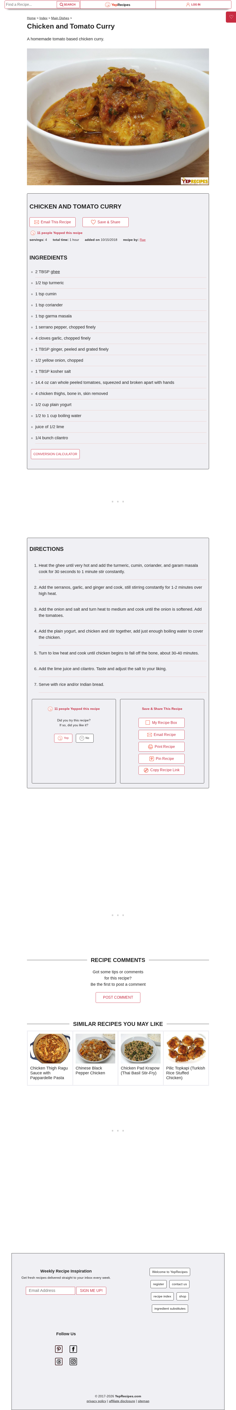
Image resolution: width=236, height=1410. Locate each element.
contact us (179, 1284)
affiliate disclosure (122, 1401)
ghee (55, 271)
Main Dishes (60, 18)
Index (43, 18)
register (158, 1284)
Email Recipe (164, 735)
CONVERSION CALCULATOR (55, 454)
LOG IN (195, 4)
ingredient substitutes (170, 1308)
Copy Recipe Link (164, 770)
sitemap (143, 1401)
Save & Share (108, 222)
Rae (143, 240)
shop (182, 1296)
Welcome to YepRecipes (170, 1272)
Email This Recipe (55, 222)
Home (31, 18)
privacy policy (96, 1401)
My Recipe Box (164, 723)
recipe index (162, 1296)
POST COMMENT (118, 997)
